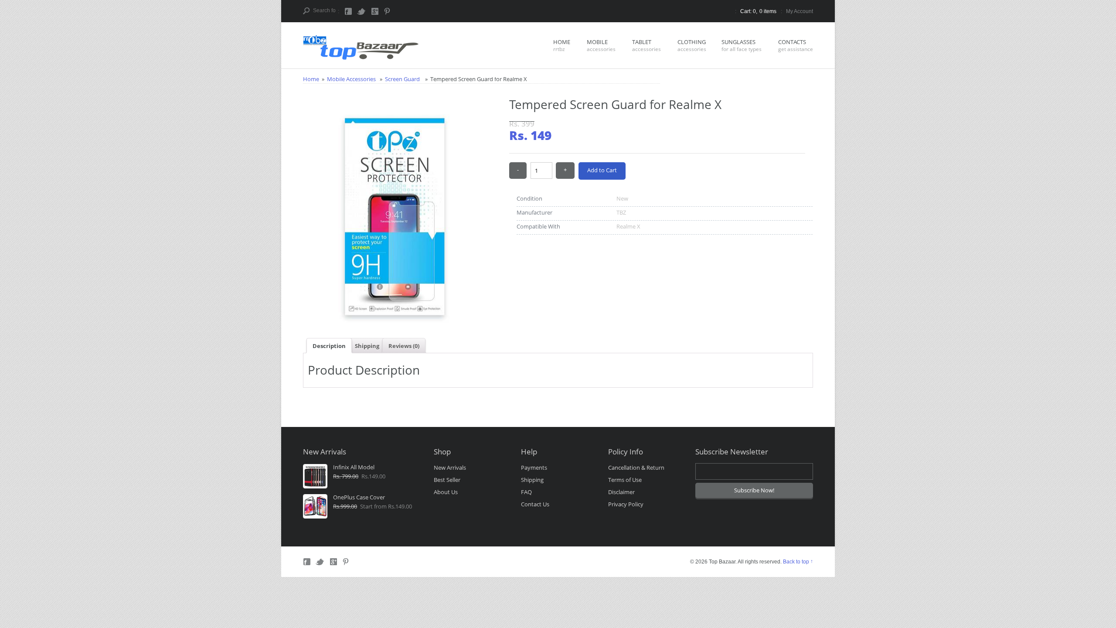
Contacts (795, 45)
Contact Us (535, 504)
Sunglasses (741, 45)
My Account (799, 11)
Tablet (646, 45)
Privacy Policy (625, 504)
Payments (534, 467)
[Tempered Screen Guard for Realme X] (394, 105)
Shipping (367, 346)
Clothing (691, 45)
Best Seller (447, 480)
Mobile (601, 45)
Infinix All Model (353, 467)
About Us (446, 492)
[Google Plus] (374, 11)
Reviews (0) (403, 346)
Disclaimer (621, 492)
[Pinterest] (387, 11)
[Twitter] (361, 11)
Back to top (796, 562)
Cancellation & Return (636, 467)
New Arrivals (450, 467)
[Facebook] (349, 11)
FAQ (526, 492)
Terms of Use (625, 480)
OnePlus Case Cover (359, 497)
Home (561, 45)
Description (329, 346)
